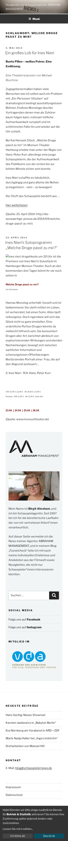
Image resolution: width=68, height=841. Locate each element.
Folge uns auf (24, 619)
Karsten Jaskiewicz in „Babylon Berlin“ (31, 722)
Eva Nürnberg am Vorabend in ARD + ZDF (33, 730)
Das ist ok (49, 835)
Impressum (13, 787)
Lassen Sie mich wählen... (18, 828)
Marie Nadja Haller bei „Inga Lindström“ (32, 738)
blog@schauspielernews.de (33, 768)
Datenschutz (14, 795)
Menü (36, 18)
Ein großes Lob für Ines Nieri (29, 53)
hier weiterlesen (17, 205)
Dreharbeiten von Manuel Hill (25, 746)
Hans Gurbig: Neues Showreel (25, 715)
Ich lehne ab (17, 835)
